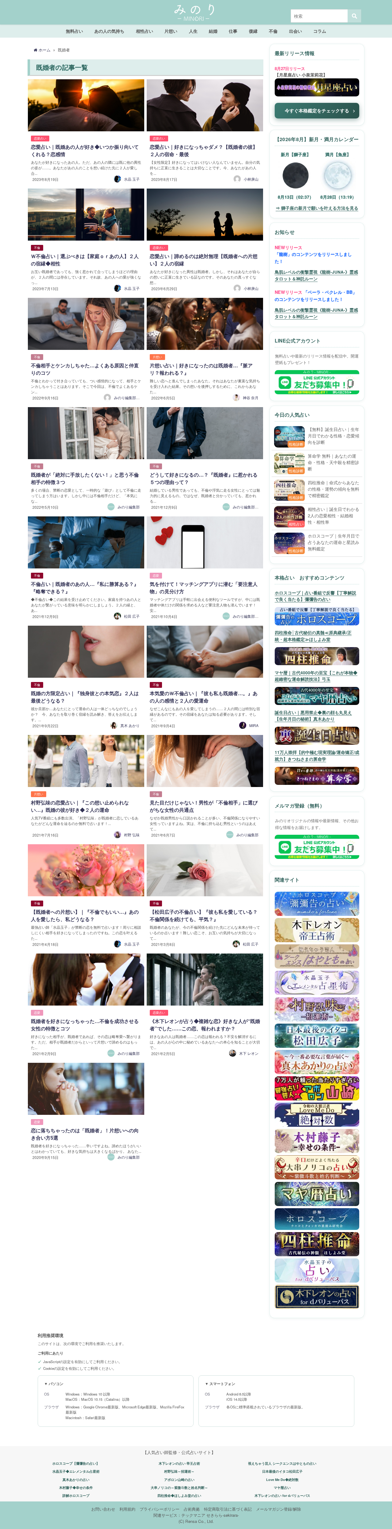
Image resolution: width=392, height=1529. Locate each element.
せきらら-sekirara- (222, 1515)
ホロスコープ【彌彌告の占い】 (76, 1463)
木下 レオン (248, 1053)
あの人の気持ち (109, 31)
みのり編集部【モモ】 (251, 506)
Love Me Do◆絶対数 (282, 1479)
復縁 (253, 31)
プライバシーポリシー (159, 1509)
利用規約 (127, 1509)
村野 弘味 (132, 834)
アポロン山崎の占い (179, 1479)
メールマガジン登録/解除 (278, 1509)
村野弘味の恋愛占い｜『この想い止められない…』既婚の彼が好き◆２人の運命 (80, 806)
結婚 (213, 31)
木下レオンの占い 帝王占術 (179, 1463)
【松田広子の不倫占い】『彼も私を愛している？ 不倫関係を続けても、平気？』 (206, 915)
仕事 (233, 31)
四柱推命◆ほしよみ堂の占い (179, 1495)
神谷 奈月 (250, 397)
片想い (170, 31)
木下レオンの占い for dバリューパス (282, 1495)
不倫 (273, 31)
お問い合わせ (103, 1509)
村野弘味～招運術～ (179, 1471)
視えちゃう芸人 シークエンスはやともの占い (282, 1463)
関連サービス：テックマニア (179, 1515)
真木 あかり (130, 725)
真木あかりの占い (75, 1479)
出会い (295, 31)
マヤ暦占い (282, 1487)
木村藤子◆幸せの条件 (76, 1487)
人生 (193, 31)
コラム (319, 31)
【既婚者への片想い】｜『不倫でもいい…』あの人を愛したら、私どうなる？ (85, 915)
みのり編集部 (129, 506)
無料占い (74, 31)
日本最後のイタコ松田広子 (282, 1471)
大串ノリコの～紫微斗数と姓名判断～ (179, 1487)
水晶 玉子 (132, 179)
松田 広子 (132, 616)
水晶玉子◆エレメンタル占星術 (76, 1471)
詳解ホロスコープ (75, 1495)
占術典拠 (192, 1509)
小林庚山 (251, 179)
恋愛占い (40, 138)
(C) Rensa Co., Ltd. (196, 1521)
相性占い (144, 31)
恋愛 (156, 575)
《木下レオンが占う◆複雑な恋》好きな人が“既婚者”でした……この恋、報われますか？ (205, 1024)
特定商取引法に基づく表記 (228, 1509)
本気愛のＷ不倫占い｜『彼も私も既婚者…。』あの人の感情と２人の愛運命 (204, 697)
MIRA (253, 725)
